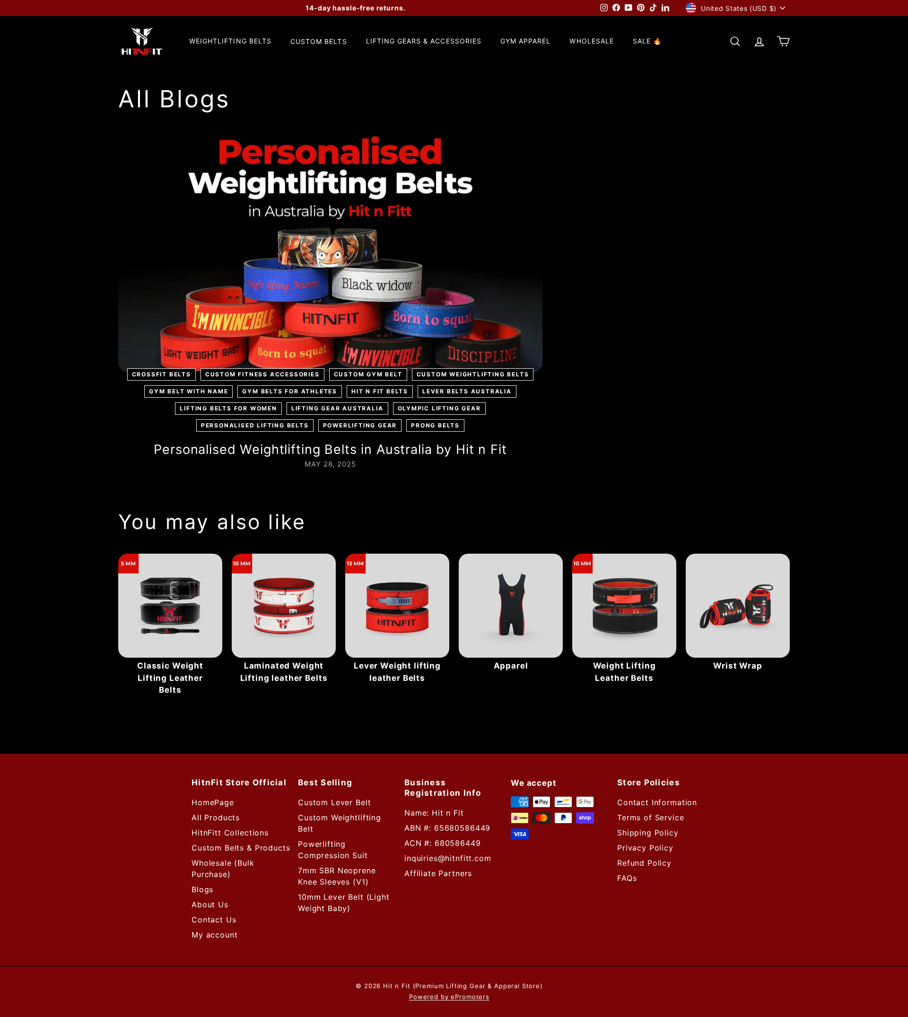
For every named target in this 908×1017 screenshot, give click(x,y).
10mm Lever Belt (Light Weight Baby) (344, 902)
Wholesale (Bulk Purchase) (223, 868)
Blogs (202, 889)
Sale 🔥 (647, 41)
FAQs (627, 878)
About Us (210, 904)
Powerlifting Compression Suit (333, 849)
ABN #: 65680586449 (447, 828)
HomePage (213, 802)
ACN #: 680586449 (442, 843)
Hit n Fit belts (379, 391)
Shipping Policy (648, 832)
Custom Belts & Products (241, 847)
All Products (216, 817)
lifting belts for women (228, 408)
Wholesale (591, 41)
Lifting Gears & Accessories (423, 41)
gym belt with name (188, 391)
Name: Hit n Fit (434, 812)
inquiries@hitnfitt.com (447, 858)
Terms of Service (650, 817)
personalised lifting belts (255, 425)
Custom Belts (318, 41)
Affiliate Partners (438, 873)
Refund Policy (644, 863)
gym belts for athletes (289, 391)
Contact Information (657, 802)
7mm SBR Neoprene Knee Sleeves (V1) (337, 876)
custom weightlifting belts (473, 374)
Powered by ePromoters (449, 996)
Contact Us (214, 919)
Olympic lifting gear (439, 408)
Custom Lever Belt (334, 802)
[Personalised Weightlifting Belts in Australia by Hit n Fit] (330, 252)
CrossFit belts (161, 374)
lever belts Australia (467, 391)
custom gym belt (368, 374)
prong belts (435, 425)
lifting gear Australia (337, 408)
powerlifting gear (360, 425)
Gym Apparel (525, 41)
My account (215, 934)
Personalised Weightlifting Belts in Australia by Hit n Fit (330, 449)
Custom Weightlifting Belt (339, 823)
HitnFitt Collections (230, 832)
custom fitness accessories (262, 374)
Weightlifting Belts (230, 41)
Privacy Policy (645, 847)
